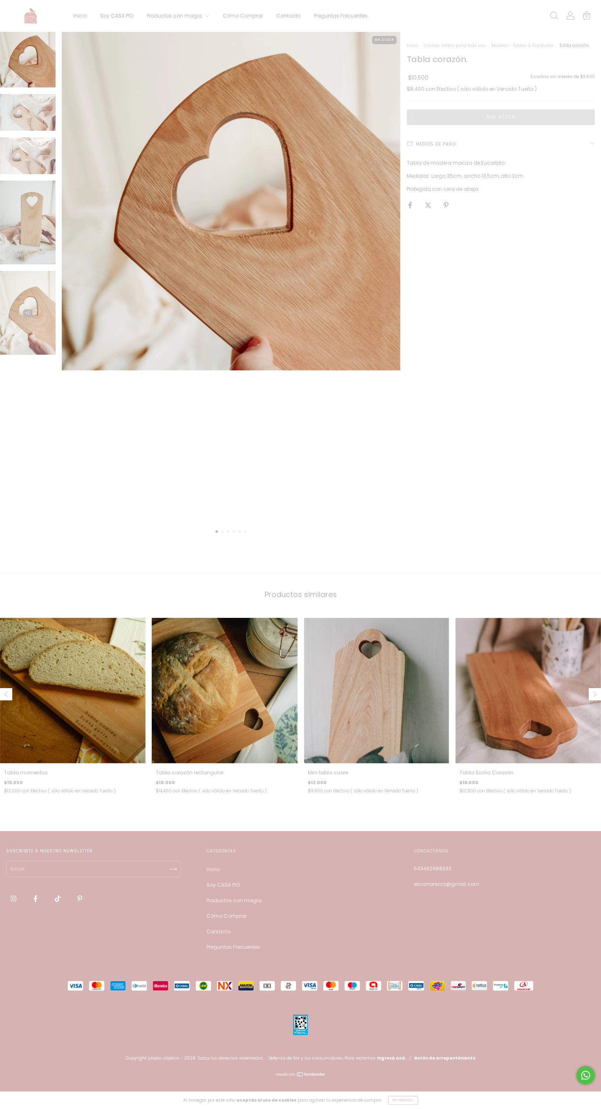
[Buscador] (554, 16)
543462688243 (432, 868)
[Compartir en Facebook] (411, 204)
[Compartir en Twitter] (429, 204)
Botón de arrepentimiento (444, 1058)
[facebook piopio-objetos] (36, 898)
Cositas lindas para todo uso (455, 45)
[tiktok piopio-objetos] (58, 898)
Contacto (288, 15)
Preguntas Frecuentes (341, 15)
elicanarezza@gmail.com (446, 884)
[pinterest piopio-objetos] (79, 898)
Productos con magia (175, 15)
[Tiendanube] (300, 1075)
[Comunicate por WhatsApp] (585, 1075)
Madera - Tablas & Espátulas (522, 45)
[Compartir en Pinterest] (446, 204)
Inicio (80, 15)
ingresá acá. (391, 1058)
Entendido (403, 1100)
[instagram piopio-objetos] (14, 898)
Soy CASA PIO (116, 15)
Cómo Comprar (243, 15)
